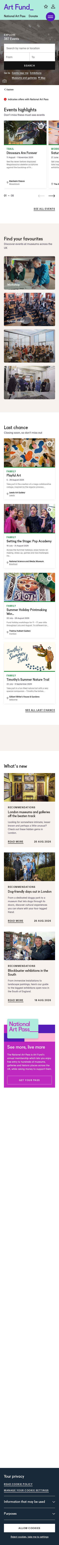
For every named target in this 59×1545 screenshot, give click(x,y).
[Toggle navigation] (50, 16)
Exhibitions (35, 72)
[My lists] (46, 6)
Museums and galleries (24, 77)
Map (43, 77)
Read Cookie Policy (18, 1484)
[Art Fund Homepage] (18, 7)
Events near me (20, 72)
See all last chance (40, 710)
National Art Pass (14, 16)
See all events (44, 208)
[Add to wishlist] (41, 126)
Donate (33, 16)
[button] (29, 65)
